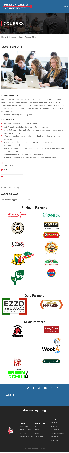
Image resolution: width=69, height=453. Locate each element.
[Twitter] (13, 188)
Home (3, 37)
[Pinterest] (17, 188)
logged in (15, 200)
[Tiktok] (39, 388)
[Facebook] (9, 188)
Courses (12, 37)
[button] (65, 6)
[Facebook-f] (33, 388)
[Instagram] (51, 388)
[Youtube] (45, 388)
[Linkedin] (57, 388)
